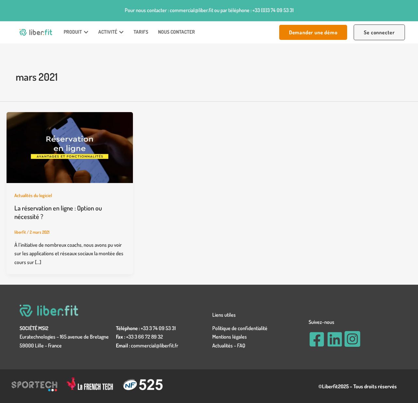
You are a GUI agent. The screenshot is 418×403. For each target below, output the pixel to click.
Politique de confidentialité (239, 328)
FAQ (241, 345)
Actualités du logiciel (33, 195)
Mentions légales (229, 336)
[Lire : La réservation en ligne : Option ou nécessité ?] (70, 146)
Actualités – (224, 345)
